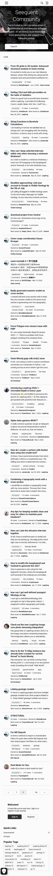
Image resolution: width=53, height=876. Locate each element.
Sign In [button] (15, 817)
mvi (29, 862)
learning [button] (15, 641)
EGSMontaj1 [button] (23, 676)
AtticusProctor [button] (24, 706)
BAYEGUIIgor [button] (26, 280)
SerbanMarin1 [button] (27, 679)
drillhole (9, 866)
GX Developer (15, 381)
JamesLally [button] (44, 141)
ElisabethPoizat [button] (24, 205)
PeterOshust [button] (26, 413)
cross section (11, 859)
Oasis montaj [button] (29, 274)
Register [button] (31, 817)
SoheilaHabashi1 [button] (35, 345)
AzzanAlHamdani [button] (25, 752)
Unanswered (26, 832)
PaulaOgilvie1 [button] (24, 776)
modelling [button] (30, 404)
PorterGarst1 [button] (23, 141)
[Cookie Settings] (4, 871)
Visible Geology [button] (32, 202)
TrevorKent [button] (26, 348)
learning (9, 856)
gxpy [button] (39, 670)
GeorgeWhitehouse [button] (29, 755)
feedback (9, 869)
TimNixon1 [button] (33, 375)
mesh (20, 862)
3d (19, 856)
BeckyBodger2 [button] (24, 85)
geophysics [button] (16, 274)
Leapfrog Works (40, 846)
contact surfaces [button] (29, 466)
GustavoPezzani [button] (24, 248)
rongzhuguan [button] (34, 582)
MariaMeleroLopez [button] (25, 611)
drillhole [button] (15, 434)
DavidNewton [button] (23, 644)
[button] (6, 68)
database (22, 869)
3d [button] (13, 407)
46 (36, 792)
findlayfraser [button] (26, 523)
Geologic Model (12, 853)
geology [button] (41, 404)
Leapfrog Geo (23, 846)
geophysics (27, 853)
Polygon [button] (26, 342)
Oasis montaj (44, 85)
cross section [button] (30, 307)
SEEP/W (9, 862)
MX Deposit (15, 758)
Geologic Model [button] (30, 547)
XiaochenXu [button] (23, 553)
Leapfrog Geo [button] (26, 434)
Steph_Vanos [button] (26, 231)
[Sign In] (46, 3)
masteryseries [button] (17, 82)
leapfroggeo (19, 849)
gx (33, 869)
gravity (28, 856)
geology (41, 853)
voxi (7, 849)
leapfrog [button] (26, 138)
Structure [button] (38, 434)
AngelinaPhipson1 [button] (25, 228)
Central (46, 231)
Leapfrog (25, 114)
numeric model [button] (17, 310)
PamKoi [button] (32, 469)
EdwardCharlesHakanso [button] (27, 498)
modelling (25, 859)
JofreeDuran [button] (23, 111)
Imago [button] (34, 641)
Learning (14, 443)
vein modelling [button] (28, 170)
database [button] (26, 746)
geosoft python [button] (30, 372)
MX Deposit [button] (16, 749)
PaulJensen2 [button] (33, 173)
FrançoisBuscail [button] (27, 440)
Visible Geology (16, 208)
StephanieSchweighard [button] (27, 410)
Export (37, 859)
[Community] (26, 3)
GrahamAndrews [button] (43, 437)
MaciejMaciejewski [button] (25, 313)
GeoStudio (14, 351)
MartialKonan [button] (41, 719)
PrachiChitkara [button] (41, 520)
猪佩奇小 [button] (32, 277)
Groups (7, 836)
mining (39, 862)
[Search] (42, 3)
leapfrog (9, 846)
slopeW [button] (35, 342)
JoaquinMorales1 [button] (28, 251)
